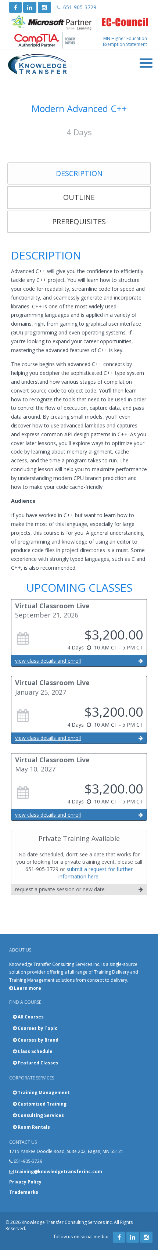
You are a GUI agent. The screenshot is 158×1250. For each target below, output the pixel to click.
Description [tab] (79, 173)
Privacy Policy (25, 1182)
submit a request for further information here (95, 873)
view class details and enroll (48, 660)
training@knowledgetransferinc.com (58, 1171)
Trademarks (23, 1192)
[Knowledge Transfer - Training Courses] (38, 64)
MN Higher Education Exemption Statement (125, 41)
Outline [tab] (79, 197)
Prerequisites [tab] (79, 221)
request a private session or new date (60, 889)
